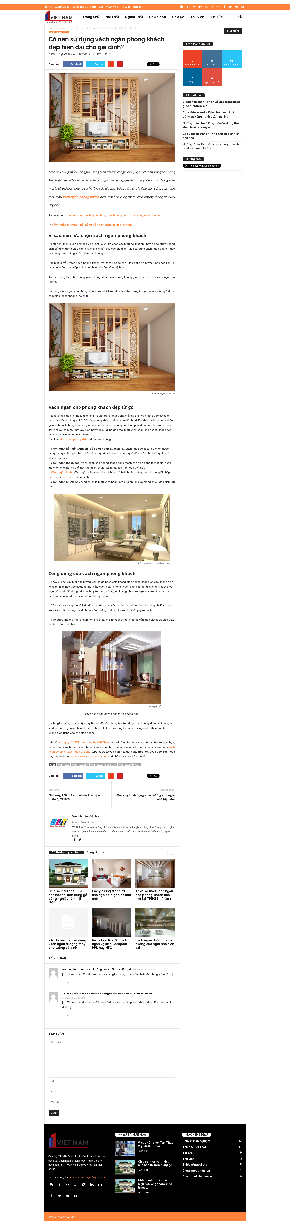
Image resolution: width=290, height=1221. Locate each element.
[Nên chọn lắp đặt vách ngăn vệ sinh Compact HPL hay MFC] (111, 922)
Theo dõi (192, 51)
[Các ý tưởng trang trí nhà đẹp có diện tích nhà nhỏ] (111, 873)
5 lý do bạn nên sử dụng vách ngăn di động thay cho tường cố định (67, 944)
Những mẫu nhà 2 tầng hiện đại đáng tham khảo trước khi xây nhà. (212, 125)
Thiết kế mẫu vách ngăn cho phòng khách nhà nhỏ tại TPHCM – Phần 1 (154, 895)
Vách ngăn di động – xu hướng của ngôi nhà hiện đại (146, 797)
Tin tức (216, 17)
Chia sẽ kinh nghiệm (196, 1141)
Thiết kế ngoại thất (195, 1164)
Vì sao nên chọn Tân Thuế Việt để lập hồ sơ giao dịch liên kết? (211, 104)
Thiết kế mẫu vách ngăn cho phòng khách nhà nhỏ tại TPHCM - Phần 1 (108, 993)
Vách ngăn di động (85, 7)
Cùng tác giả (95, 852)
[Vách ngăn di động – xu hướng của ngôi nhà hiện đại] (155, 922)
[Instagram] (206, 7)
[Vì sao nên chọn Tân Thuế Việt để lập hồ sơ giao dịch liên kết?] (125, 1148)
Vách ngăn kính (61, 472)
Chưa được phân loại (196, 1170)
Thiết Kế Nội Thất (59, 32)
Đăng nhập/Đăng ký (56, 7)
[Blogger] (181, 7)
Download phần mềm (197, 1176)
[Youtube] (242, 7)
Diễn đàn (138, 7)
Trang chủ (90, 17)
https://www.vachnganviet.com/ (89, 756)
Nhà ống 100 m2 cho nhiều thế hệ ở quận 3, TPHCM (74, 797)
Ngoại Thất (134, 17)
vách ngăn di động (78, 751)
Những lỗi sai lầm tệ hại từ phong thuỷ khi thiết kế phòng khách (211, 146)
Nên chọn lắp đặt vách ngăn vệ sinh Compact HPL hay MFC (109, 944)
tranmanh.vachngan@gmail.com (87, 1177)
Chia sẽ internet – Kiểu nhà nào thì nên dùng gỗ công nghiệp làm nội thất (68, 896)
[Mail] (218, 7)
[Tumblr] (224, 7)
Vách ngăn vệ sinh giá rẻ (114, 7)
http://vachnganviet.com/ (84, 822)
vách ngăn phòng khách (74, 439)
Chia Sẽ (178, 17)
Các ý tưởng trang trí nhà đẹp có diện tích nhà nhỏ (111, 895)
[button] (240, 16)
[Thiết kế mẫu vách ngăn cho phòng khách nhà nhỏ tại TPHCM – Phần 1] (155, 873)
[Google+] (200, 7)
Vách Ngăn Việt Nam (64, 54)
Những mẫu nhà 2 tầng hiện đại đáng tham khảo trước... (155, 1184)
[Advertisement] (212, 231)
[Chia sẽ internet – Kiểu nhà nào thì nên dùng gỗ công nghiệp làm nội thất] (68, 873)
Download (157, 17)
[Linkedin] (212, 7)
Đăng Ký (212, 69)
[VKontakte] (236, 7)
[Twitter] (230, 7)
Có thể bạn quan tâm (66, 852)
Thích (192, 69)
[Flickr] (194, 7)
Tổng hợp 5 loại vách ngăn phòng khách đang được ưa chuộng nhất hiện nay (112, 215)
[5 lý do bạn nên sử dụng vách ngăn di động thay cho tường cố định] (68, 922)
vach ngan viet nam (129, 765)
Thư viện (197, 17)
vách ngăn (63, 765)
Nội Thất (112, 17)
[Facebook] (187, 7)
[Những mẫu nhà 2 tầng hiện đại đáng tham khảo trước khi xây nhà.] (125, 1186)
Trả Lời (65, 982)
